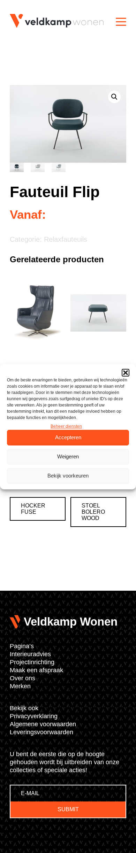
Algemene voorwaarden (43, 724)
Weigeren (68, 456)
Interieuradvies (30, 654)
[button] (125, 372)
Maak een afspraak (36, 670)
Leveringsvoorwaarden (41, 732)
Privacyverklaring (34, 716)
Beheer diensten (66, 426)
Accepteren (68, 437)
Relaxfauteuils (65, 239)
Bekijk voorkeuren (68, 476)
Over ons (22, 678)
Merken (20, 686)
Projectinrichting (32, 662)
